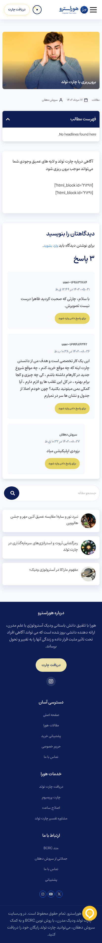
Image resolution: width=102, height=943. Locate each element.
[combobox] (59, 493)
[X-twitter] (59, 894)
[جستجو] (11, 493)
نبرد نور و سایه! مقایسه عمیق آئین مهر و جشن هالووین (44, 519)
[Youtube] (51, 894)
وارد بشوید (51, 246)
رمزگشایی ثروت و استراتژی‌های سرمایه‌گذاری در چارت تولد (43, 546)
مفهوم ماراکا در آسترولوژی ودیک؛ (53, 570)
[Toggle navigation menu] (93, 10)
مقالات (96, 99)
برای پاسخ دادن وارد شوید (72, 318)
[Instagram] (42, 894)
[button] (8, 119)
